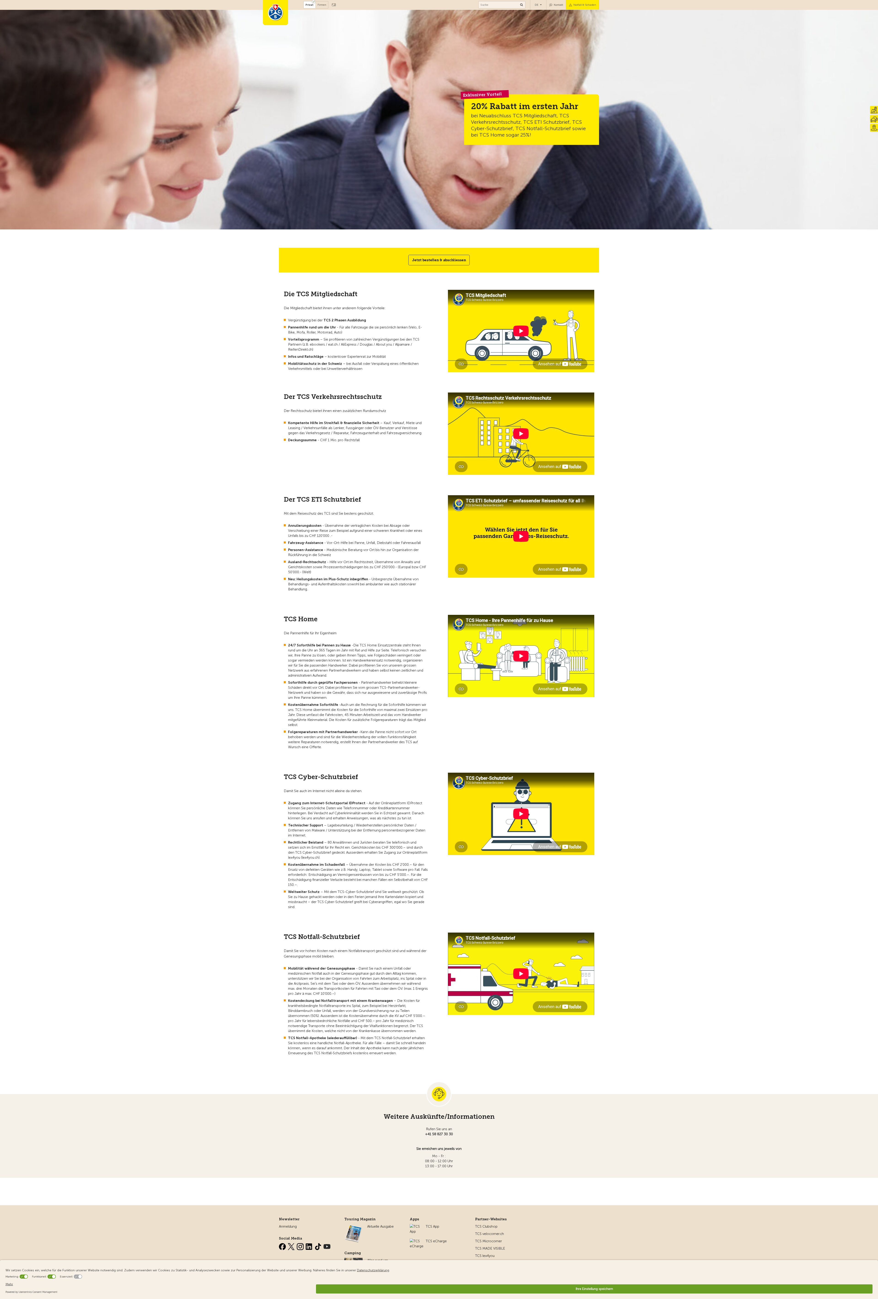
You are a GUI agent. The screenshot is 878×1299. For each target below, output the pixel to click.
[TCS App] (415, 1226)
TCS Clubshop (486, 1226)
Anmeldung (288, 1226)
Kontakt (558, 4)
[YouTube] (327, 1246)
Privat (309, 4)
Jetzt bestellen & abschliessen (439, 260)
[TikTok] (318, 1246)
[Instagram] (301, 1246)
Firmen (322, 4)
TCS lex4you (485, 1256)
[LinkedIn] (309, 1246)
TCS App (432, 1226)
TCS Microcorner (488, 1241)
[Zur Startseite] (275, 12)
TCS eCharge (436, 1241)
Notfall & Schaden (584, 4)
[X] (292, 1246)
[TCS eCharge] (416, 1241)
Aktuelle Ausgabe (380, 1226)
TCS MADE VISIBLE (490, 1248)
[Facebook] (283, 1246)
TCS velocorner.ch (489, 1234)
